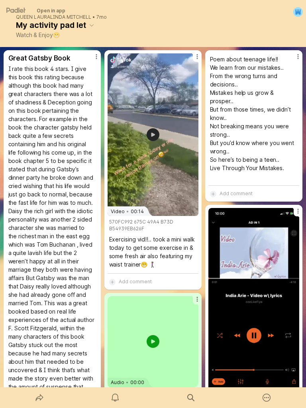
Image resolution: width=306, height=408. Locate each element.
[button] (153, 341)
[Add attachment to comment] (112, 282)
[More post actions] (91, 59)
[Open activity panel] (115, 398)
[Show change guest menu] (298, 12)
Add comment (135, 281)
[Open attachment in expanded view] (254, 307)
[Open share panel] (39, 398)
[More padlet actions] (267, 398)
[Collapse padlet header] (91, 25)
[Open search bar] (191, 397)
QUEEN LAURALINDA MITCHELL (53, 17)
